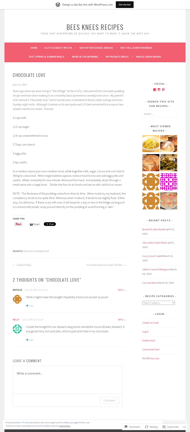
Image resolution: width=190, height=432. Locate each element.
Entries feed (148, 340)
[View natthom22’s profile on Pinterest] (163, 89)
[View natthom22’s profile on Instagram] (159, 89)
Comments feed (150, 349)
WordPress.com (150, 358)
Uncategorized (41, 251)
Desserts (27, 251)
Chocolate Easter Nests (154, 242)
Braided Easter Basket (153, 229)
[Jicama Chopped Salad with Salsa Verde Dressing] (150, 182)
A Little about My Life (58, 47)
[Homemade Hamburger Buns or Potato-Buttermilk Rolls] (168, 144)
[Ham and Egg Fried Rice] (150, 201)
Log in (145, 331)
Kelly (16, 319)
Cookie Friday (23, 265)
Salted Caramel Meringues (156, 269)
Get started (125, 4)
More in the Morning (85, 56)
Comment (109, 400)
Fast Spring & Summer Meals (46, 56)
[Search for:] (159, 113)
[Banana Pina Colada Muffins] (168, 182)
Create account (150, 322)
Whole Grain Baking (148, 56)
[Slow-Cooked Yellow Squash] (150, 144)
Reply (120, 289)
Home (34, 47)
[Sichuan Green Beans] (168, 163)
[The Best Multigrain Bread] (150, 163)
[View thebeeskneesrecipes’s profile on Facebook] (154, 89)
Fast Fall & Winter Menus (136, 47)
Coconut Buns (149, 282)
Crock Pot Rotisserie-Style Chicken (104, 265)
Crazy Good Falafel (152, 256)
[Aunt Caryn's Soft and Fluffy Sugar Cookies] (168, 201)
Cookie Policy (65, 425)
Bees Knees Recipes (95, 27)
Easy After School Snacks (96, 47)
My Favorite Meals (117, 56)
